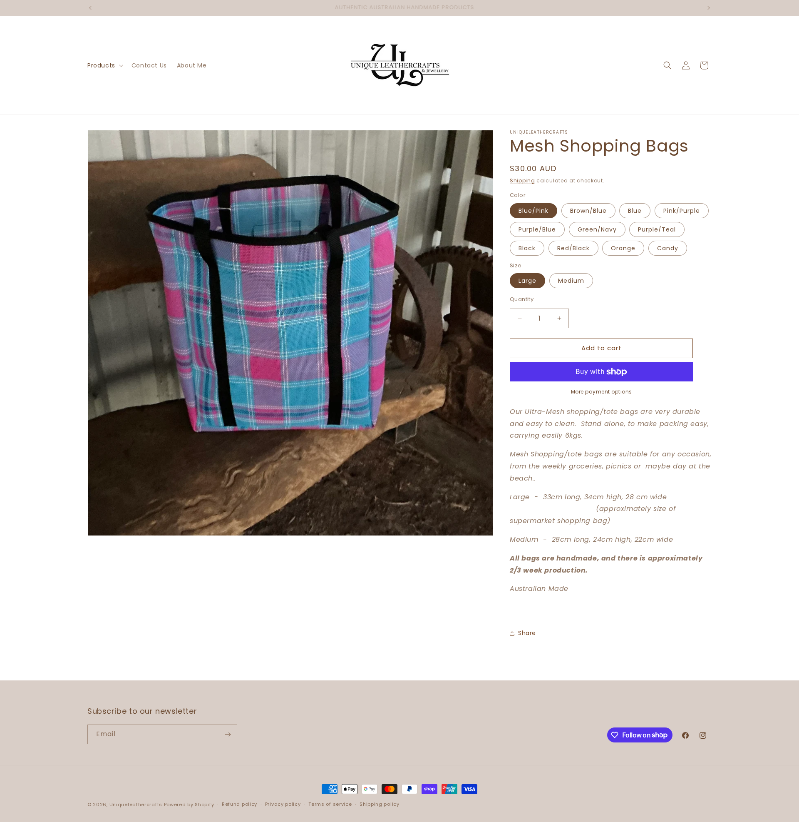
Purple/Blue (537, 229)
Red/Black (573, 248)
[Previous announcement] (90, 8)
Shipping (522, 180)
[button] (104, 65)
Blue (635, 211)
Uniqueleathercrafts (135, 804)
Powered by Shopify (189, 804)
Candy (667, 248)
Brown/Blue (588, 211)
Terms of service (330, 804)
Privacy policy (283, 804)
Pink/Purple (681, 211)
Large (527, 280)
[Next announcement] (709, 8)
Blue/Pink (533, 211)
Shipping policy (380, 804)
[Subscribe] (227, 734)
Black (527, 248)
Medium (571, 280)
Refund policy (239, 804)
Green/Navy (597, 229)
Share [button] (527, 633)
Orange (623, 248)
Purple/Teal (657, 229)
